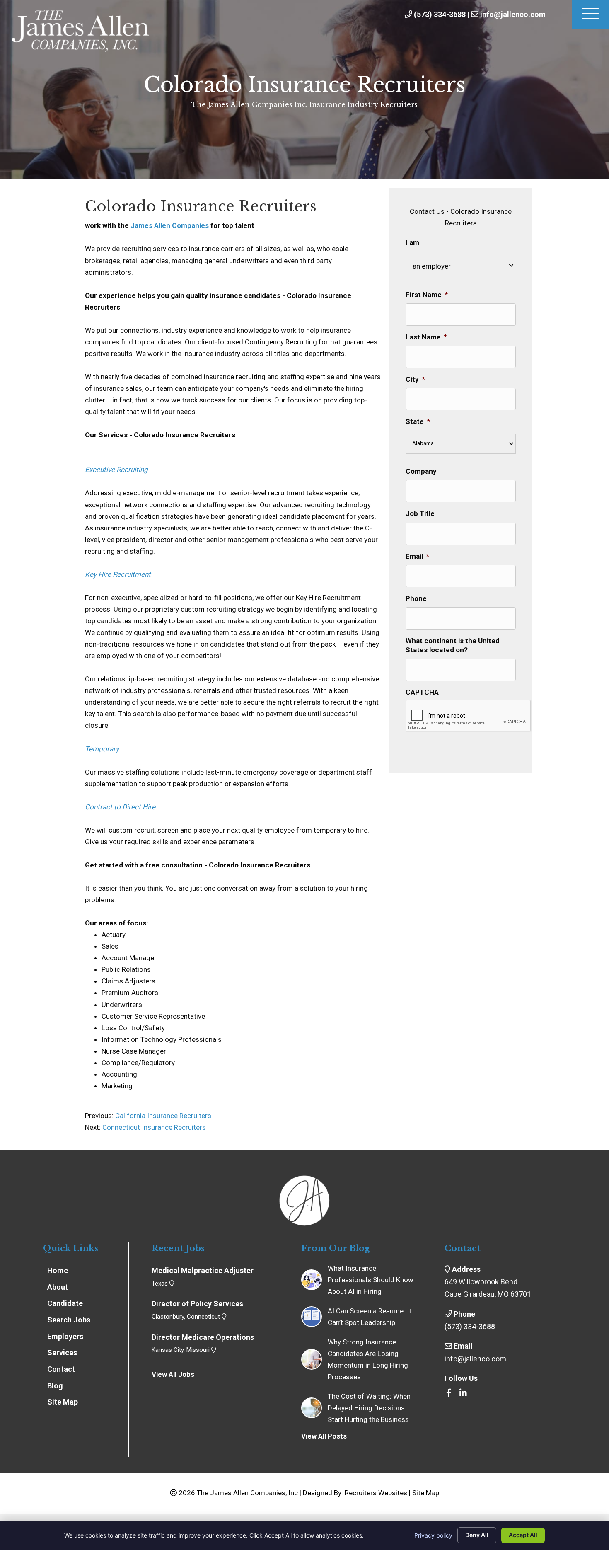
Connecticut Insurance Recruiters (154, 1127)
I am (412, 242)
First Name (427, 295)
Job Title (420, 513)
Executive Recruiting (116, 469)
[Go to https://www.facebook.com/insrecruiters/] (449, 1393)
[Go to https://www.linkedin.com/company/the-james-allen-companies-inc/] (463, 1393)
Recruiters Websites (376, 1493)
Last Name (426, 337)
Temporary (102, 749)
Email (417, 556)
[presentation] (469, 716)
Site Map (425, 1493)
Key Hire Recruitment (118, 574)
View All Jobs (173, 1374)
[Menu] (590, 14)
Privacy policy (433, 1535)
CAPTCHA (422, 692)
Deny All (476, 1534)
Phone (416, 598)
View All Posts (324, 1436)
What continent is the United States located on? (453, 645)
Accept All (523, 1534)
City (415, 379)
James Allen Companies (169, 225)
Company (421, 471)
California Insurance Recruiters (162, 1116)
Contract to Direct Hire (120, 807)
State (418, 421)
